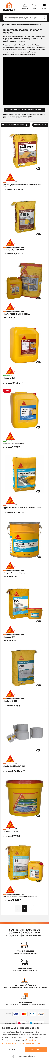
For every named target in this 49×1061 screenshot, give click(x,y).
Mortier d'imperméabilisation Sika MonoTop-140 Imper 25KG (22, 185)
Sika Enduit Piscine (10, 831)
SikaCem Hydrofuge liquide (13, 443)
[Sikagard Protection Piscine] (24, 539)
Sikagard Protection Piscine (14, 573)
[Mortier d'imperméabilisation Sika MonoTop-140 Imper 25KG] (24, 150)
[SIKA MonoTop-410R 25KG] (24, 216)
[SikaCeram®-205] (24, 667)
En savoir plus (31, 1040)
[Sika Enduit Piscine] (24, 797)
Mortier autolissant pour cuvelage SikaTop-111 (21, 897)
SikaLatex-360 (9, 378)
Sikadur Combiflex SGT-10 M (14, 766)
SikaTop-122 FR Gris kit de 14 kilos (16, 314)
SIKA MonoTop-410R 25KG (13, 250)
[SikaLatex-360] (24, 344)
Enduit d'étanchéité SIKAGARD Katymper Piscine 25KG (22, 508)
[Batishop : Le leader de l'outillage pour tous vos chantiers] (9, 7)
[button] (40, 125)
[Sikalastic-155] (24, 603)
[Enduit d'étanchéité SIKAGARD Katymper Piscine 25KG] (24, 473)
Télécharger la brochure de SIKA (24, 110)
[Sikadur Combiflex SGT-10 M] (24, 732)
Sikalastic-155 (9, 637)
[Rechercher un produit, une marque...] (44, 18)
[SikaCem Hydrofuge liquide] (24, 409)
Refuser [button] (12, 1049)
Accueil (7, 24)
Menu (44, 8)
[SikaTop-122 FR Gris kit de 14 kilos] (24, 280)
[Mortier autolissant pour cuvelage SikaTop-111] (24, 863)
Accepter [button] (35, 1049)
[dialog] (24, 1042)
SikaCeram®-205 (10, 701)
